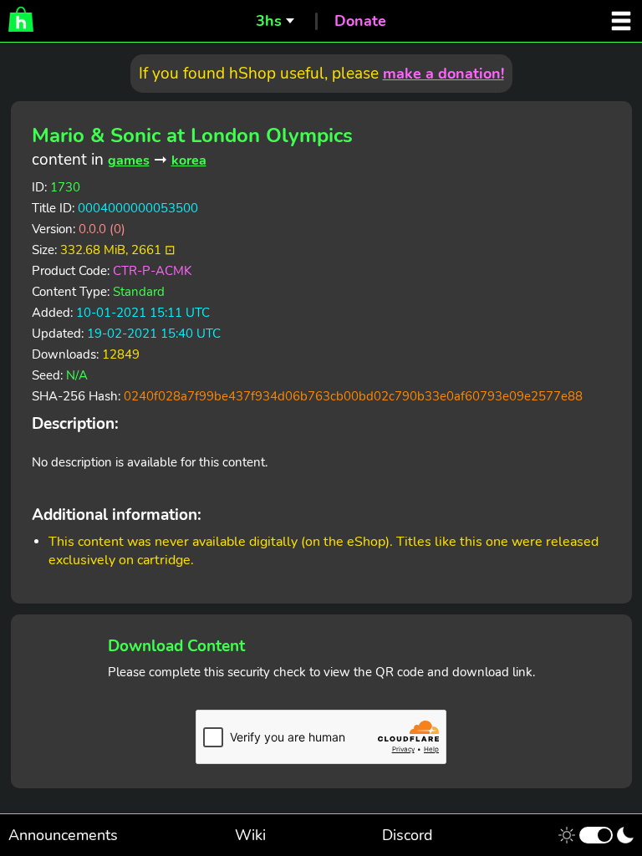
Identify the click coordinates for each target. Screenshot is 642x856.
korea (188, 160)
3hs (269, 21)
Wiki (250, 835)
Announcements (63, 835)
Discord (407, 835)
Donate (360, 21)
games (129, 160)
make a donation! (443, 74)
